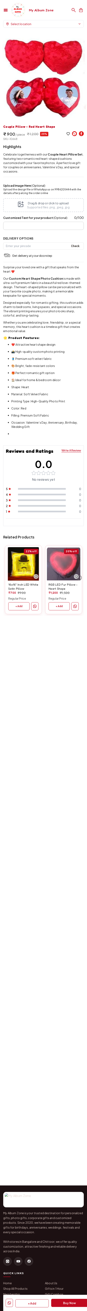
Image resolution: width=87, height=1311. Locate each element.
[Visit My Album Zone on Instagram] (7, 1261)
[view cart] (81, 10)
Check (75, 246)
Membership (11, 1294)
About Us (51, 1283)
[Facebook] (81, 133)
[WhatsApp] (74, 133)
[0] (81, 10)
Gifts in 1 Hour (54, 1288)
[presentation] (43, 205)
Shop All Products (15, 1288)
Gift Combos (54, 1294)
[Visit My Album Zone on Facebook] (29, 1261)
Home (7, 1283)
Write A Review (71, 450)
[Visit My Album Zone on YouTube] (18, 1261)
